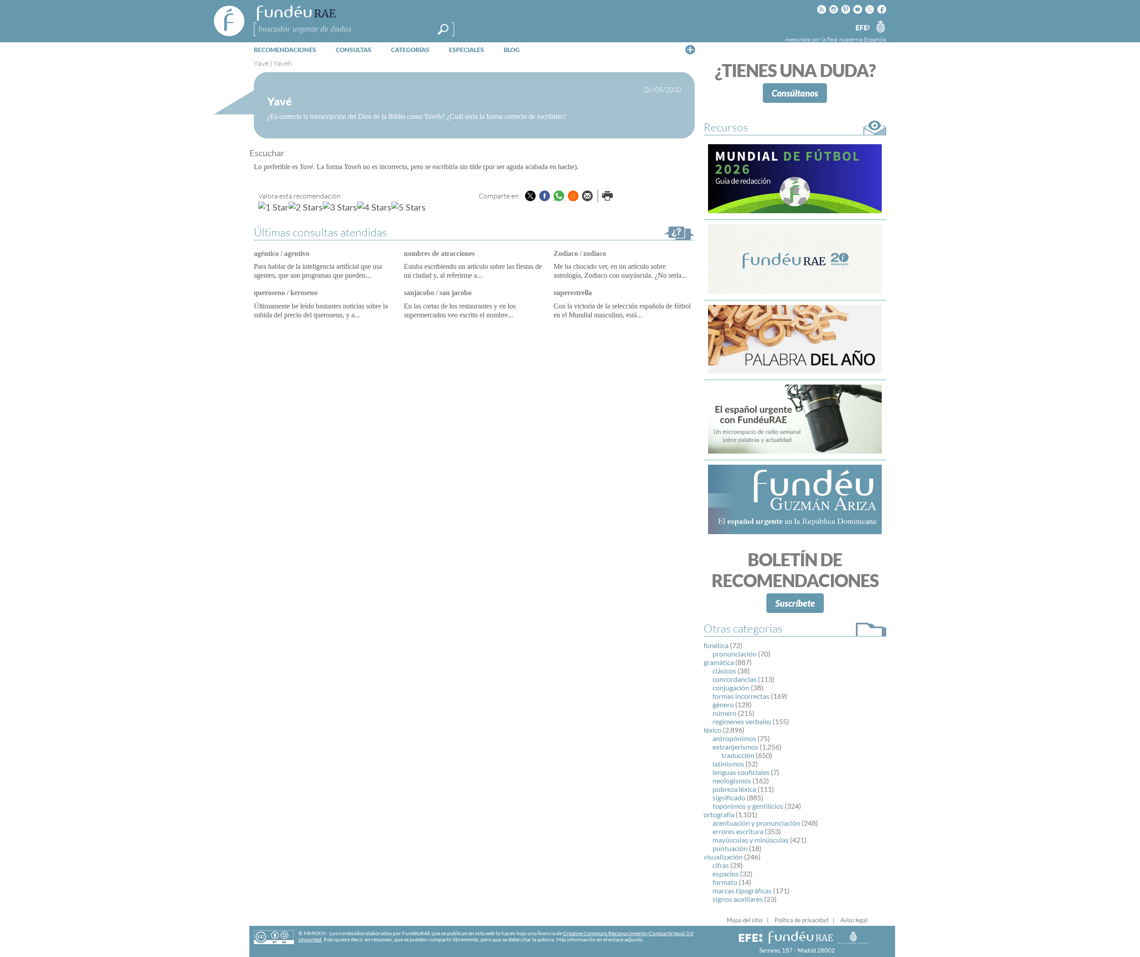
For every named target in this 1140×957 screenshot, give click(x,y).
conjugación (730, 687)
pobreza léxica (734, 789)
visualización (723, 856)
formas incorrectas (741, 696)
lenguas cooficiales (741, 772)
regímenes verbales (741, 721)
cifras (720, 865)
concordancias (734, 679)
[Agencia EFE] (862, 28)
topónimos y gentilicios (747, 806)
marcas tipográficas (742, 890)
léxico (712, 730)
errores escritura (737, 831)
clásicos (724, 670)
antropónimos (734, 738)
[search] (443, 29)
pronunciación (734, 653)
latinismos (728, 763)
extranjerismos (735, 746)
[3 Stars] (340, 207)
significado (728, 797)
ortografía (719, 814)
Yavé (261, 63)
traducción (737, 755)
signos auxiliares (737, 899)
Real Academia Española (856, 39)
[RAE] (880, 26)
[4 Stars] (374, 207)
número (724, 713)
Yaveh (282, 63)
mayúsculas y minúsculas (750, 839)
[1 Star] (273, 207)
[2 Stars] (306, 207)
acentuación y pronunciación (756, 823)
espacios (725, 873)
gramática (719, 662)
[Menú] (690, 49)
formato (724, 882)
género (723, 704)
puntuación (730, 848)
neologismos (731, 780)
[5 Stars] (408, 207)
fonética (716, 645)
